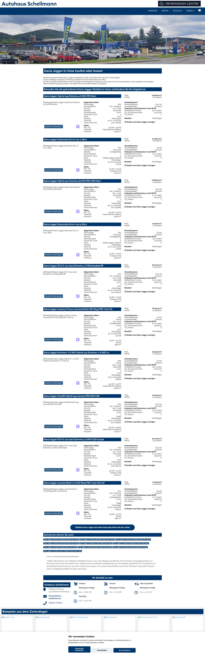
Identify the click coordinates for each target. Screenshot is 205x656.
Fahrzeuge (152, 11)
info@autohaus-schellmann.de (55, 597)
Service (165, 11)
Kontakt (189, 11)
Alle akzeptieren (124, 650)
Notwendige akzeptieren (79, 649)
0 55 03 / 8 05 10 (55, 603)
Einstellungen (102, 650)
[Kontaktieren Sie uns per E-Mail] (199, 10)
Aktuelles (177, 11)
